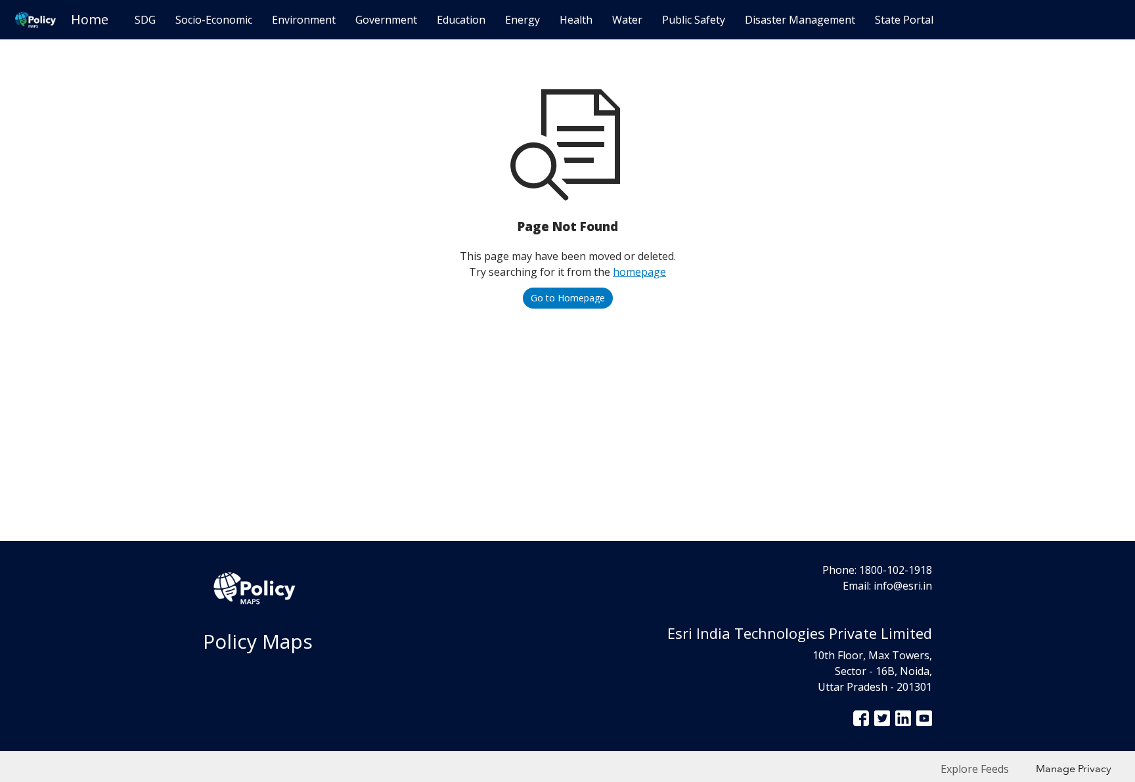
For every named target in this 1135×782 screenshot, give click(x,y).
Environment (304, 19)
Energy (522, 19)
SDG (145, 19)
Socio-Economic (213, 19)
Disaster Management (800, 19)
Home (89, 19)
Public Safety (693, 19)
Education (461, 19)
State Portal (904, 19)
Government (386, 19)
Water (627, 19)
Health (576, 19)
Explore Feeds (975, 769)
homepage (639, 272)
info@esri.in (903, 585)
